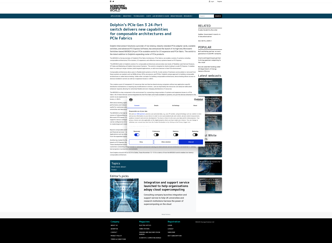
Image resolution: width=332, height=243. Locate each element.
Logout (171, 229)
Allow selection (166, 142)
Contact (114, 232)
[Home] (118, 6)
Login (170, 225)
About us (114, 225)
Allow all (190, 142)
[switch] (156, 134)
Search (218, 16)
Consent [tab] (136, 105)
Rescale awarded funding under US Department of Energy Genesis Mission (209, 69)
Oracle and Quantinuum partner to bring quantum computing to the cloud (209, 60)
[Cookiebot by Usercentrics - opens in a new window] (195, 100)
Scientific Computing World (150, 238)
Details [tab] (156, 105)
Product (114, 169)
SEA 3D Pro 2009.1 (205, 41)
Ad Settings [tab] (175, 105)
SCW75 (148, 16)
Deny (141, 142)
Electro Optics (145, 225)
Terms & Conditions (118, 239)
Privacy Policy (116, 236)
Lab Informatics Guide (160, 16)
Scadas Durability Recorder (208, 30)
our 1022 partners (139, 114)
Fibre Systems (144, 229)
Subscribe (171, 232)
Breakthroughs (176, 16)
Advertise (114, 229)
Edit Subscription (174, 236)
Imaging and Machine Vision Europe (149, 233)
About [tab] (195, 105)
